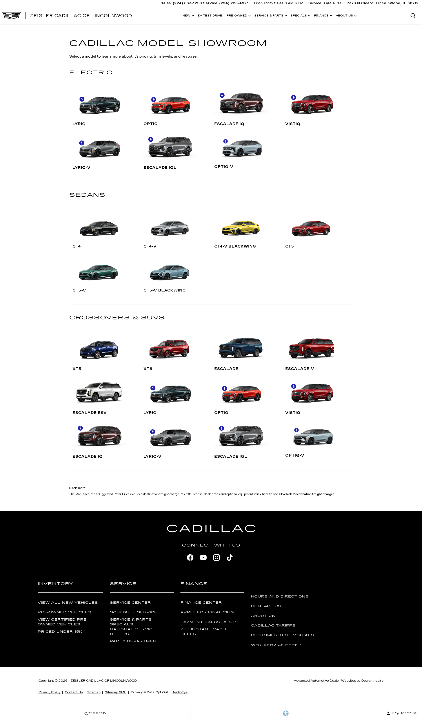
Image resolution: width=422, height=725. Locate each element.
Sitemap (93, 692)
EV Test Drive (210, 15)
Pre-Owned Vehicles (64, 612)
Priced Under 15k (60, 631)
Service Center (130, 602)
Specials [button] (298, 16)
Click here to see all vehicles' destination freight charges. (294, 494)
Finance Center (201, 602)
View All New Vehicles (68, 602)
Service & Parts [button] (268, 16)
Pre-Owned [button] (236, 16)
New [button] (187, 16)
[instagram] (216, 557)
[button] (413, 15)
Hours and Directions (280, 596)
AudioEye (180, 692)
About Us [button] (344, 16)
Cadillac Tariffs (273, 625)
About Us (263, 616)
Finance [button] (321, 16)
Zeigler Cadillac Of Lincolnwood (104, 681)
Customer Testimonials (282, 635)
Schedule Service (133, 612)
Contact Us (266, 606)
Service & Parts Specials (131, 622)
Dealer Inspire (372, 681)
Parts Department (135, 641)
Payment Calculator (208, 622)
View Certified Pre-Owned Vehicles (63, 622)
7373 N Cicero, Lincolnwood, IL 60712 (383, 3)
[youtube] (203, 557)
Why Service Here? (276, 645)
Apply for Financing (207, 612)
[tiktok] (229, 557)
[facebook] (190, 557)
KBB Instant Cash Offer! (203, 632)
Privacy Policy (49, 692)
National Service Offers (133, 632)
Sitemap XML (115, 692)
